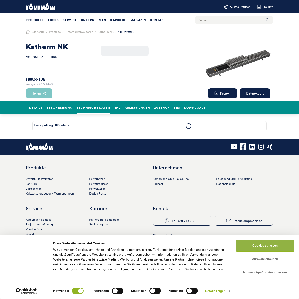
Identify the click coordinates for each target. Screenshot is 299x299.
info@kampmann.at (248, 221)
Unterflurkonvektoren (39, 179)
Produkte (35, 20)
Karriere (118, 20)
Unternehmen (93, 20)
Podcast (158, 184)
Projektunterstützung (39, 224)
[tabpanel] (188, 126)
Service (70, 20)
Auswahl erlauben (265, 259)
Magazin (138, 20)
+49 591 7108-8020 (186, 221)
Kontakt (158, 20)
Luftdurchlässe (98, 184)
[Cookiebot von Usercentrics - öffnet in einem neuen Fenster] (26, 291)
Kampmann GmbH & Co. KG (171, 179)
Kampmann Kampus (38, 219)
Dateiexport (255, 93)
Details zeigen (215, 291)
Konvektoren (97, 188)
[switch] (117, 291)
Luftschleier (33, 188)
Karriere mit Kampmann (104, 219)
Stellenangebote (99, 224)
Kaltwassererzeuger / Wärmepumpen (50, 193)
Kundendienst (35, 229)
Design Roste (97, 193)
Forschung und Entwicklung (234, 179)
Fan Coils (31, 184)
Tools (53, 20)
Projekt (225, 93)
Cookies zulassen (265, 245)
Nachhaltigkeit (225, 184)
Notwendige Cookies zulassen (265, 272)
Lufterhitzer (97, 179)
